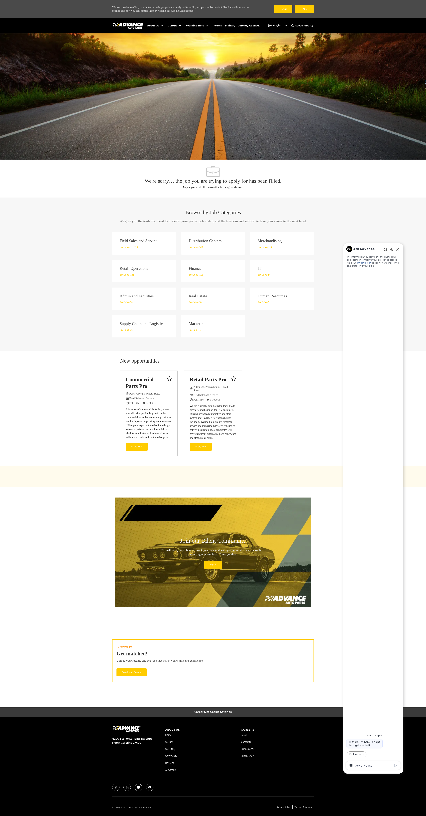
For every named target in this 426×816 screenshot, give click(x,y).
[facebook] (115, 787)
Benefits (169, 762)
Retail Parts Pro (208, 379)
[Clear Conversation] (385, 249)
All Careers (170, 769)
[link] (213, 565)
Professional (247, 748)
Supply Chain (247, 755)
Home (168, 734)
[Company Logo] (128, 25)
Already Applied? (249, 25)
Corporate (246, 741)
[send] (395, 766)
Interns (217, 25)
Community (171, 755)
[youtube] (149, 787)
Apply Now (136, 446)
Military (230, 25)
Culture (169, 741)
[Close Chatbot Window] (398, 249)
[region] (373, 507)
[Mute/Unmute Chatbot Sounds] (391, 249)
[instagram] (138, 787)
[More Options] (351, 766)
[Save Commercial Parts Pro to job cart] (169, 378)
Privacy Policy (283, 807)
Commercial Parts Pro (140, 382)
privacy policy (363, 262)
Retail (244, 734)
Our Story (170, 748)
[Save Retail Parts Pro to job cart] (233, 378)
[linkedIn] (127, 787)
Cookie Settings (179, 10)
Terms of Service (303, 807)
